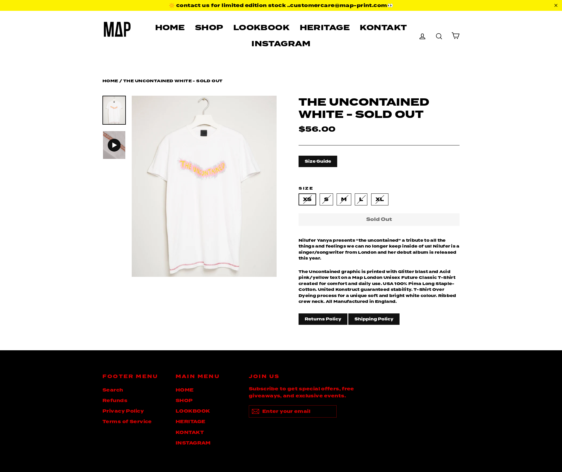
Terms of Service (127, 421)
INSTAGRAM (281, 43)
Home (110, 81)
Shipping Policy (373, 319)
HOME (170, 27)
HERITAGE (325, 27)
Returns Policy (323, 319)
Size (306, 188)
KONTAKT (383, 27)
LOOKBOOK (261, 27)
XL (380, 199)
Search (112, 390)
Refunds (114, 400)
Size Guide (318, 161)
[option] (204, 186)
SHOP (209, 27)
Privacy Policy (123, 411)
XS (307, 199)
